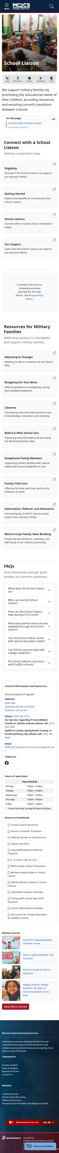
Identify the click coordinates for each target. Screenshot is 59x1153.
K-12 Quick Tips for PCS (23, 859)
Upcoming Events (18, 127)
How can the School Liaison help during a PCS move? (25, 613)
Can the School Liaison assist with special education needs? (26, 639)
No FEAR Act (28, 1138)
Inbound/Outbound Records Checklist (25, 851)
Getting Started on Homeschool (28, 837)
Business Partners (10, 1071)
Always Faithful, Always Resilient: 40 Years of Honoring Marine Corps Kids (36, 990)
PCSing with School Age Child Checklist (26, 900)
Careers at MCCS (10, 1065)
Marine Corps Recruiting (14, 1097)
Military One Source (11, 1100)
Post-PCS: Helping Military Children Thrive (37, 941)
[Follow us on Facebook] (7, 763)
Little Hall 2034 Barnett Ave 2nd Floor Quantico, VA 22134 (20, 706)
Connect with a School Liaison (25, 123)
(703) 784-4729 (21, 716)
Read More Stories (15, 1006)
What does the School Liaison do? (26, 590)
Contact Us (7, 1074)
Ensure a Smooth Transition (26, 831)
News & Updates (10, 1068)
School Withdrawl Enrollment (26, 908)
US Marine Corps (10, 1093)
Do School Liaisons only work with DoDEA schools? (26, 663)
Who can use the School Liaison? (23, 601)
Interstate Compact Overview (26, 892)
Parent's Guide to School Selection (36, 971)
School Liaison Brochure (24, 824)
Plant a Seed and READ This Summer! (38, 956)
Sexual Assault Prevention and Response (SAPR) (25, 1103)
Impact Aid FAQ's (20, 843)
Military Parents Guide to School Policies (27, 884)
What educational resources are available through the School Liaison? (28, 626)
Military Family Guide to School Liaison (26, 874)
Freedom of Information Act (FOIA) (38, 1140)
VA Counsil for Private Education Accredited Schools (27, 916)
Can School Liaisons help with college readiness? (26, 651)
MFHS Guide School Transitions (28, 866)
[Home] (21, 6)
